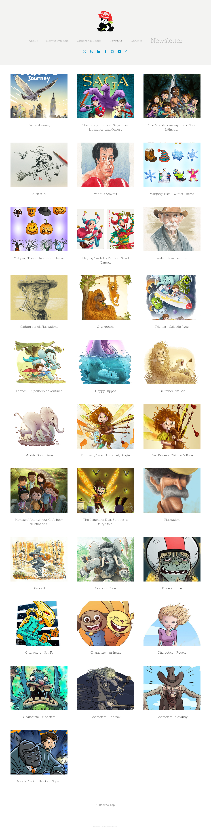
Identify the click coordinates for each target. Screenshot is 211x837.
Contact (136, 40)
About (33, 40)
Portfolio (116, 40)
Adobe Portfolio (111, 826)
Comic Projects (57, 40)
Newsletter (166, 40)
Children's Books (89, 40)
